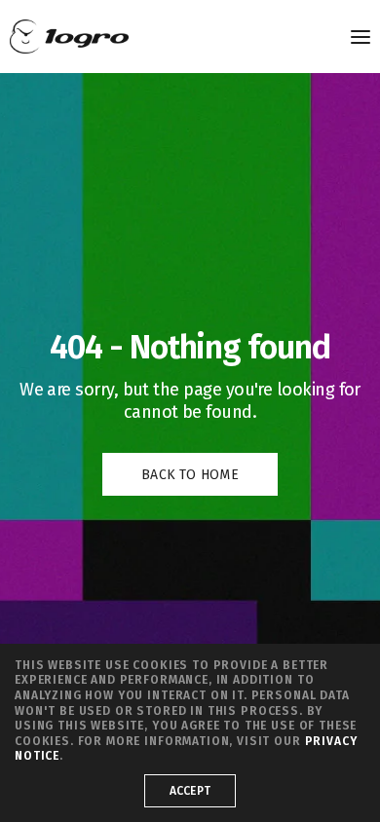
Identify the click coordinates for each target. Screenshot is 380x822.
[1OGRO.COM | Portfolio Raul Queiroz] (69, 36)
